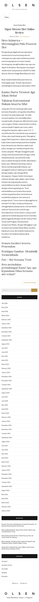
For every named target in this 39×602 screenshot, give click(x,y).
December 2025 (7, 328)
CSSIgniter (29, 597)
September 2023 (7, 437)
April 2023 (5, 458)
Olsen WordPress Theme (15, 597)
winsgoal (4, 572)
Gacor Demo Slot (19, 25)
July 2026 (5, 303)
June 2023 (5, 450)
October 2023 (6, 433)
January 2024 (6, 421)
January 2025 (6, 372)
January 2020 (6, 511)
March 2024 (5, 413)
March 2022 (5, 502)
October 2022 (6, 482)
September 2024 (7, 389)
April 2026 (5, 311)
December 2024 (7, 376)
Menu (6, 17)
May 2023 (5, 454)
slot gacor (5, 561)
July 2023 (5, 445)
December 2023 (7, 425)
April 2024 (5, 409)
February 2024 (6, 417)
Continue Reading (29, 282)
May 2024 (5, 405)
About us (15, 583)
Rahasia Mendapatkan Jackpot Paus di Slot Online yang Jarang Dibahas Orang (18, 530)
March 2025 (5, 364)
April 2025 (5, 360)
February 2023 (6, 466)
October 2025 (6, 336)
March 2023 (5, 462)
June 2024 (5, 401)
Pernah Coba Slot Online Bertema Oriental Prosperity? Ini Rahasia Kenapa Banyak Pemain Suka (19, 525)
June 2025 (5, 352)
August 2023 (5, 441)
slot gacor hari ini (7, 565)
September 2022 (7, 486)
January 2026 (6, 323)
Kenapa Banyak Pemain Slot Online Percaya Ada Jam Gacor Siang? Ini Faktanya (17, 536)
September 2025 (7, 340)
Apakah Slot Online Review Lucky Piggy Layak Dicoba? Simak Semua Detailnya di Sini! (18, 548)
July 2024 (5, 397)
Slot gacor (5, 576)
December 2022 (7, 474)
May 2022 (5, 494)
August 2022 (5, 490)
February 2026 (6, 319)
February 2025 (6, 368)
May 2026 (5, 307)
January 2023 (6, 470)
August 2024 (5, 393)
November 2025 (7, 332)
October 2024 (6, 384)
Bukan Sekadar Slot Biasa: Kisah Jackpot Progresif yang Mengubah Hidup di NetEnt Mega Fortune (18, 542)
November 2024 (7, 380)
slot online (5, 569)
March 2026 (5, 315)
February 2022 (6, 507)
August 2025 (5, 344)
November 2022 (7, 478)
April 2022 (5, 498)
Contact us (23, 583)
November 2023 (7, 429)
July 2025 (5, 348)
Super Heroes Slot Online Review (19, 30)
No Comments (24, 36)
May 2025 (5, 356)
